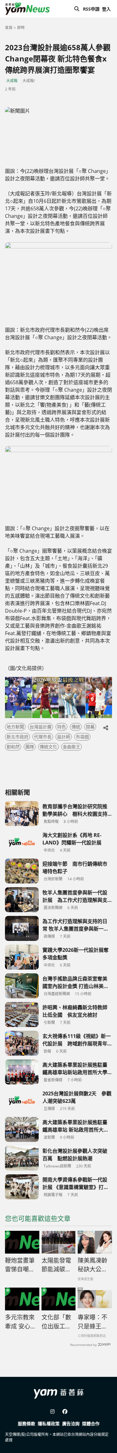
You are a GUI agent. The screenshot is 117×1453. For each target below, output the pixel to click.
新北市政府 (17, 737)
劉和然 (13, 747)
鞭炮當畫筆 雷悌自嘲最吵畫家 (20, 1265)
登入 (106, 9)
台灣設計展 (40, 727)
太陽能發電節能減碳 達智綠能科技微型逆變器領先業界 (56, 1265)
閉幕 (90, 727)
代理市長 (42, 737)
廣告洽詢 (71, 1423)
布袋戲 (82, 737)
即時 (21, 27)
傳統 (75, 727)
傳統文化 (48, 747)
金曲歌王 (71, 747)
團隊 (29, 747)
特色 (61, 727)
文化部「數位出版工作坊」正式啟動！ (56, 1322)
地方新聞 (15, 727)
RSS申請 (91, 9)
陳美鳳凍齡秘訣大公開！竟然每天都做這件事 (92, 1265)
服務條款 (26, 1423)
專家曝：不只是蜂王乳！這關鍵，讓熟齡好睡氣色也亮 (92, 1322)
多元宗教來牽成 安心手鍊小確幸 (20, 1322)
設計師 (63, 737)
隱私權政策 (49, 1423)
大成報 (11, 80)
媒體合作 (91, 1423)
